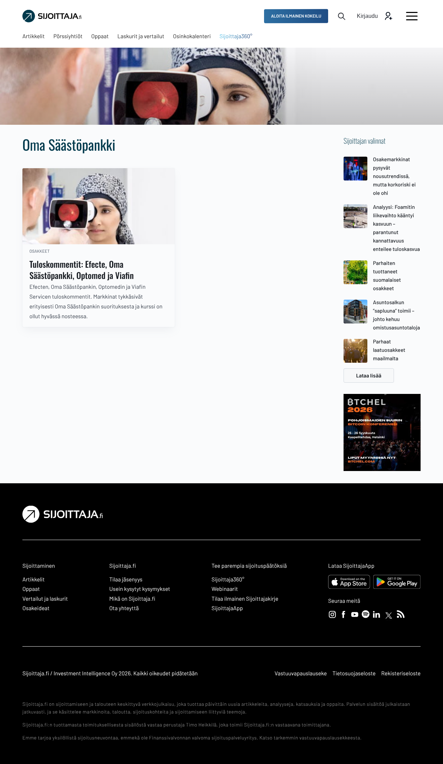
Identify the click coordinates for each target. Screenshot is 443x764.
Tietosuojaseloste (353, 673)
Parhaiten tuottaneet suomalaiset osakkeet (387, 275)
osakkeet (39, 251)
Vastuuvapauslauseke (301, 673)
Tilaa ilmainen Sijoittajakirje (245, 598)
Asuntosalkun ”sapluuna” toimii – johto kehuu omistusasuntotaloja (396, 314)
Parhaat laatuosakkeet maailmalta (389, 349)
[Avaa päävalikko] (412, 16)
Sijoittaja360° (228, 579)
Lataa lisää (368, 375)
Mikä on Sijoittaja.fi (132, 598)
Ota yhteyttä (124, 608)
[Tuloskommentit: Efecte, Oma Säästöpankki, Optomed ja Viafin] (98, 206)
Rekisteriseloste (401, 673)
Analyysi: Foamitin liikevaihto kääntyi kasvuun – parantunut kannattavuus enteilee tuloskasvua (396, 228)
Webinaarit (225, 589)
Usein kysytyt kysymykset (139, 589)
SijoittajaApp (227, 608)
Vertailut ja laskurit (45, 598)
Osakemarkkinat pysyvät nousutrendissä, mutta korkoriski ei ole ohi (394, 176)
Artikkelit (33, 579)
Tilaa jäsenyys (126, 579)
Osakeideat (35, 608)
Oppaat (31, 589)
